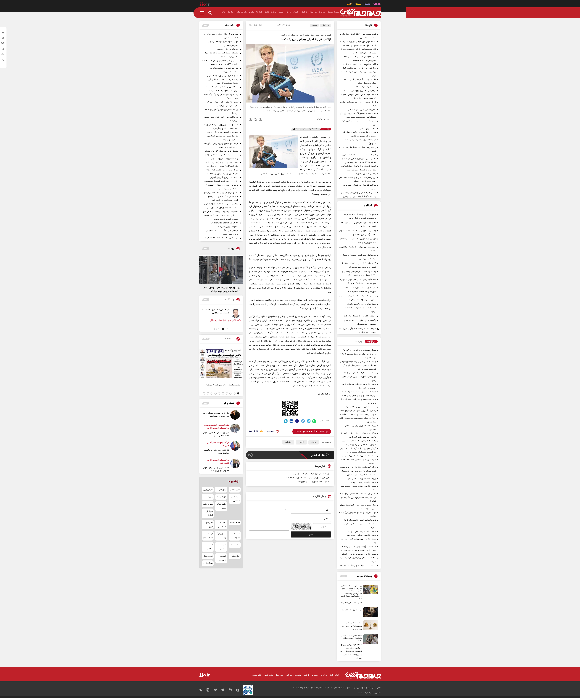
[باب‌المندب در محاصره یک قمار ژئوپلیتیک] (236, 313)
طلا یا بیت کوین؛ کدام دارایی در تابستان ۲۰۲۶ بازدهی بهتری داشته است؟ (351, 626)
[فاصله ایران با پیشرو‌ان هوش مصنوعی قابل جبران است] (235, 465)
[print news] (250, 25)
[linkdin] (291, 421)
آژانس (301, 442)
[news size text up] (250, 120)
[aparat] (3, 49)
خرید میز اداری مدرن (222, 558)
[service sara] (367, 4)
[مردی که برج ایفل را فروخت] (370, 612)
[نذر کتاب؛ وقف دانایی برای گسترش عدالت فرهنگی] (235, 448)
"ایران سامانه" (362, 693)
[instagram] (3, 33)
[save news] (260, 25)
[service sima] (358, 4)
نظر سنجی (256, 675)
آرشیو (306, 675)
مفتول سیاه (235, 545)
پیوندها (315, 675)
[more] (343, 576)
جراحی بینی (208, 489)
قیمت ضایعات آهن (208, 535)
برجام (313, 442)
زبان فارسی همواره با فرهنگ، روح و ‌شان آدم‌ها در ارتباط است (216, 415)
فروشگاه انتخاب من (222, 524)
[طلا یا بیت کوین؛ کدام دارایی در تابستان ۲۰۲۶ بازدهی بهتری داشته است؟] (370, 625)
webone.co (235, 522)
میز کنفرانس (208, 563)
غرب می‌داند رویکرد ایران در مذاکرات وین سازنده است (307, 477)
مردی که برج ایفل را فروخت (352, 609)
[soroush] (286, 421)
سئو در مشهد (208, 504)
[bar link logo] (204, 5)
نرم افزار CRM (210, 513)
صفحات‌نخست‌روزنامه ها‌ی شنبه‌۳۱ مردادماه (222, 385)
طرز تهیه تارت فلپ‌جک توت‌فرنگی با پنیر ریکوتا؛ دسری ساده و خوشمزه (357, 330)
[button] (227, 329)
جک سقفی (235, 556)
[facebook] (297, 421)
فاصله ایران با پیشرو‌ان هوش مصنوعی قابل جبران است (216, 469)
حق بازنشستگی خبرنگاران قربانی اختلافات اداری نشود (216, 434)
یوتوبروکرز (222, 489)
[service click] (349, 4)
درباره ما (324, 675)
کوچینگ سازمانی (223, 546)
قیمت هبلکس (209, 546)
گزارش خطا (253, 431)
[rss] (3, 60)
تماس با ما (334, 675)
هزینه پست (221, 497)
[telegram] (3, 39)
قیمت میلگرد (208, 556)
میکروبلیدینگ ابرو (221, 535)
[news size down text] (260, 120)
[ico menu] (203, 13)
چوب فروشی (235, 489)
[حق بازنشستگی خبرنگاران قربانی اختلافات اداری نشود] (235, 430)
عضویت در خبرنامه (293, 675)
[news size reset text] (255, 120)
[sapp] (3, 55)
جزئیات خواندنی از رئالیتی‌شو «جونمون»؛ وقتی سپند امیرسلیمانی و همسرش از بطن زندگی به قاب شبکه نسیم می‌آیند (351, 651)
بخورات (210, 497)
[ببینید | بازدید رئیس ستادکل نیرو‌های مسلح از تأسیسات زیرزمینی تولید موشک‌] (221, 270)
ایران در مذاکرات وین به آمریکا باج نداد (313, 481)
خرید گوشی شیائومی (235, 498)
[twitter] (3, 44)
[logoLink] (360, 13)
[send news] (255, 25)
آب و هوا (279, 675)
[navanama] (377, 4)
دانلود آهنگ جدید (221, 506)
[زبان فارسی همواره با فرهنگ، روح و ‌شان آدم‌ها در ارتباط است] (235, 415)
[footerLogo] (363, 675)
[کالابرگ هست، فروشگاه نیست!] (370, 594)
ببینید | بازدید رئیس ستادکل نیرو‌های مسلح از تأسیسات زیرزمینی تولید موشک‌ (221, 289)
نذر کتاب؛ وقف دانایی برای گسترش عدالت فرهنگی (216, 452)
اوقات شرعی (268, 675)
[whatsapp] (314, 421)
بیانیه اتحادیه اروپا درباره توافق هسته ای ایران (311, 473)
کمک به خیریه (237, 535)
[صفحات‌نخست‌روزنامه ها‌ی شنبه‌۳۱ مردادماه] (221, 363)
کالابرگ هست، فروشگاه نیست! (351, 602)
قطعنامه (288, 442)
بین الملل (325, 25)
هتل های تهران (209, 524)
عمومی (314, 25)
